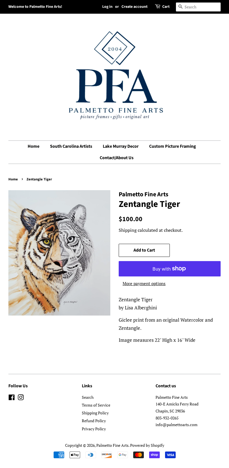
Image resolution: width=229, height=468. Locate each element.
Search (88, 397)
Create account (134, 6)
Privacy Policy (94, 428)
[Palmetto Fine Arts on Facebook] (11, 398)
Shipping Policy (95, 413)
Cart (166, 6)
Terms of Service (96, 405)
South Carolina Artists (71, 146)
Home (33, 146)
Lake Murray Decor (121, 146)
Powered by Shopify (147, 445)
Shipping (128, 230)
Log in (107, 6)
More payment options (144, 283)
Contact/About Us (116, 158)
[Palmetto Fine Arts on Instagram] (21, 398)
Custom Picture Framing (172, 146)
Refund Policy (94, 420)
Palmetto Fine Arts (112, 445)
